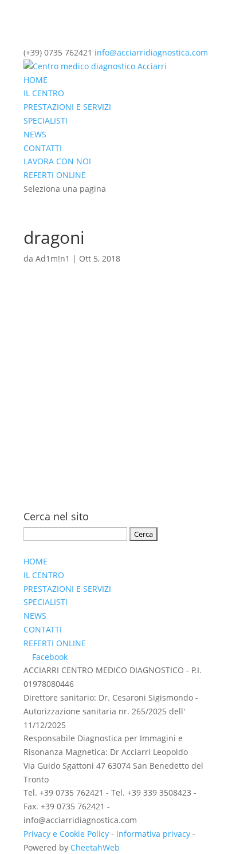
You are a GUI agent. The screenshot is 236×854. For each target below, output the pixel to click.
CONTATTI (42, 148)
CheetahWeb (95, 847)
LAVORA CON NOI (57, 161)
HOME (35, 79)
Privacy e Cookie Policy (66, 833)
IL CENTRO (43, 93)
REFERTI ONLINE (54, 174)
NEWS (34, 134)
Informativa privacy (153, 833)
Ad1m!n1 (53, 258)
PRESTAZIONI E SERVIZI (67, 106)
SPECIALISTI (45, 120)
